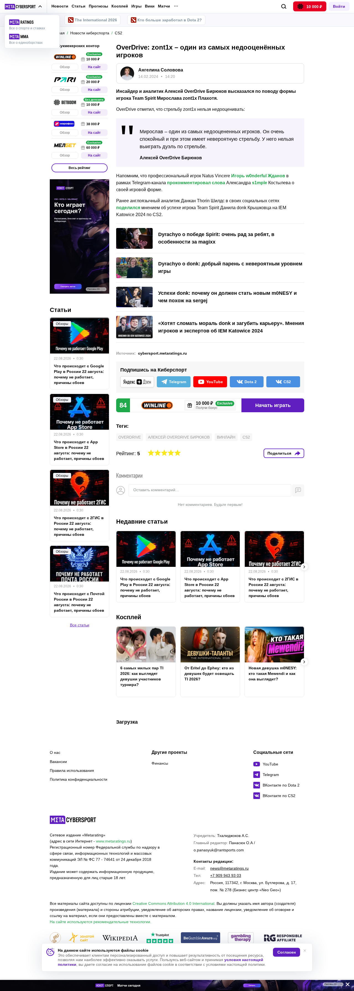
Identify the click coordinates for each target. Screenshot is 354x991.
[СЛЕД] (304, 566)
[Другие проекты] (23, 6)
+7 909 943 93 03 (225, 875)
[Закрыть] (345, 985)
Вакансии (58, 761)
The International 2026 (96, 20)
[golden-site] (81, 938)
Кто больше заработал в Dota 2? (169, 20)
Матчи (164, 6)
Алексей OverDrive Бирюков (179, 437)
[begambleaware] (200, 938)
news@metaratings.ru (229, 868)
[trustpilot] (160, 938)
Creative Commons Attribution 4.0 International (173, 903)
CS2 (246, 437)
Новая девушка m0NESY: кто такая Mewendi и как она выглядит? (273, 673)
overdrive (129, 437)
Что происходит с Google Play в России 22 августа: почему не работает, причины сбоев (145, 587)
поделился (128, 207)
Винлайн (226, 437)
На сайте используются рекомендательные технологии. (100, 922)
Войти (339, 6)
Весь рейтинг (79, 168)
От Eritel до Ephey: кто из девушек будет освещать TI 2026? (209, 673)
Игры (136, 6)
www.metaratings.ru (113, 841)
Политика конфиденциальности (78, 779)
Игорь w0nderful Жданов (258, 175)
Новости (59, 6)
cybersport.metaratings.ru (162, 353)
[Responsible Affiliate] (283, 938)
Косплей (119, 6)
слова (219, 182)
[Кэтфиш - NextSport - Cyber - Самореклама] (177, 985)
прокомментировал (189, 182)
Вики (150, 6)
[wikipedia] (120, 938)
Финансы (160, 763)
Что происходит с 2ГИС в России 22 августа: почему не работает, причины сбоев (273, 587)
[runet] (55, 938)
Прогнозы (98, 6)
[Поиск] (284, 6)
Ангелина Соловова (160, 70)
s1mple (259, 182)
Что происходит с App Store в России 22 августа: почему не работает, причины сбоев (209, 587)
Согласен (286, 952)
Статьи (78, 6)
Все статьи (79, 625)
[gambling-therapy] (241, 938)
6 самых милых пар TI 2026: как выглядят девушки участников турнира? (141, 676)
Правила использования (72, 770)
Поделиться (279, 453)
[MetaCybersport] (73, 820)
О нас (55, 752)
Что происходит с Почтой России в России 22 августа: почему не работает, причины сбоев (79, 602)
